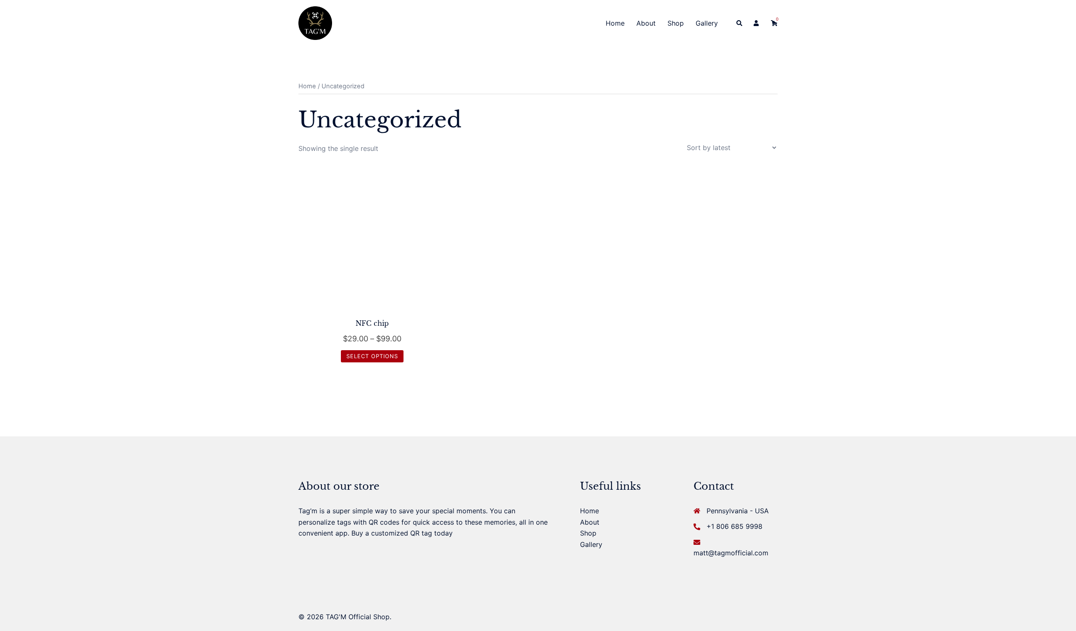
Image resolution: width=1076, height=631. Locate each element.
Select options (372, 356)
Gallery (707, 23)
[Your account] (757, 23)
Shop (675, 23)
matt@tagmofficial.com (731, 553)
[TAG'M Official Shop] (315, 22)
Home (615, 23)
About (646, 23)
